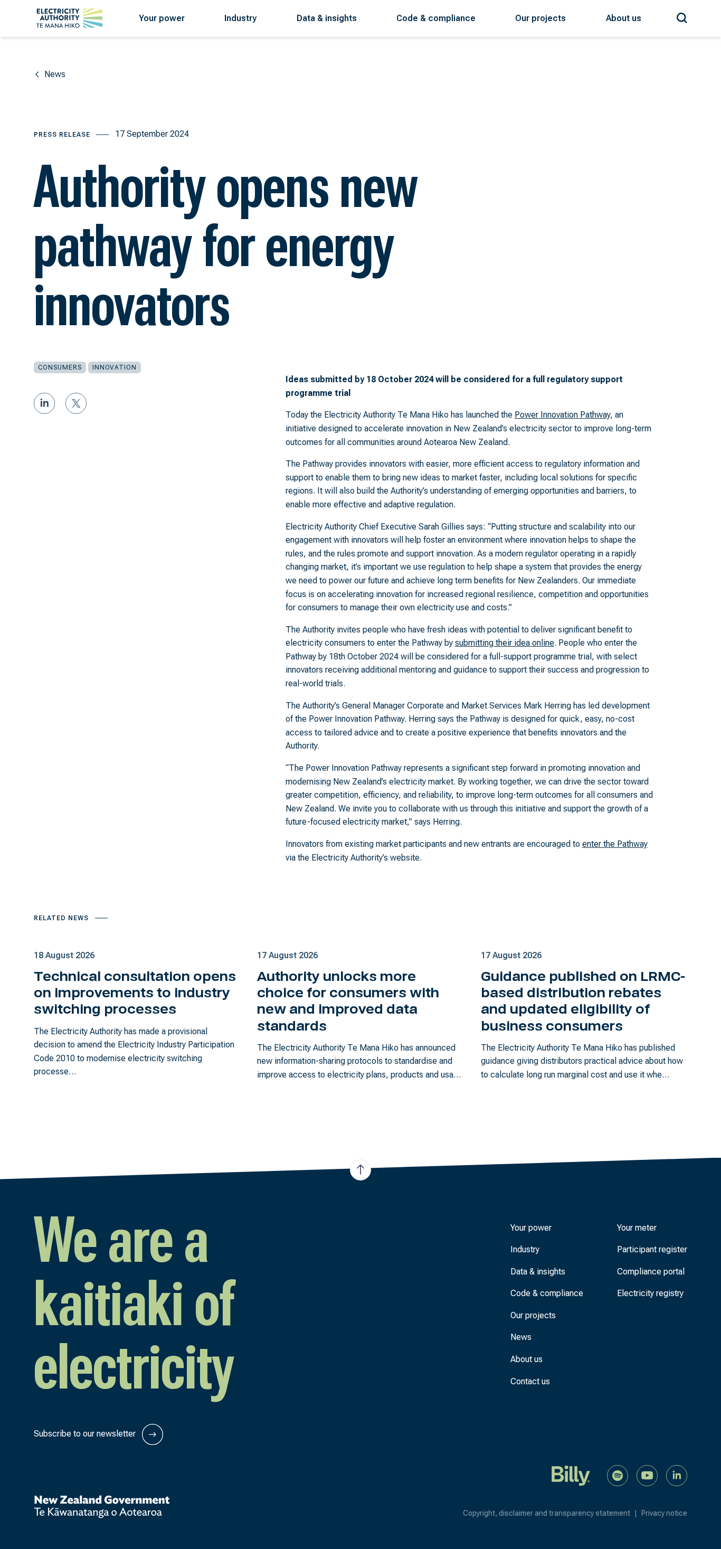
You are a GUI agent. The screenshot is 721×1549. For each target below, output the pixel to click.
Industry (524, 1249)
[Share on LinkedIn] (44, 403)
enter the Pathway (615, 844)
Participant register (652, 1249)
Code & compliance (546, 1293)
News (521, 1337)
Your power (531, 1228)
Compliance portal (651, 1272)
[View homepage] (69, 18)
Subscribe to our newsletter (86, 1434)
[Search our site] (682, 16)
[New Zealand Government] (101, 1507)
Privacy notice (664, 1513)
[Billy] (571, 1475)
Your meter (637, 1228)
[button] (162, 18)
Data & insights (537, 1272)
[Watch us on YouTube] (647, 1475)
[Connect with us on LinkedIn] (676, 1475)
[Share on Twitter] (76, 403)
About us (526, 1359)
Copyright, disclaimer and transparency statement (550, 1513)
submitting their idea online (504, 643)
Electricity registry (650, 1293)
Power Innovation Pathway (562, 415)
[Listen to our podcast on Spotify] (617, 1475)
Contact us (530, 1381)
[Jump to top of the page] (360, 1169)
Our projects (533, 1315)
